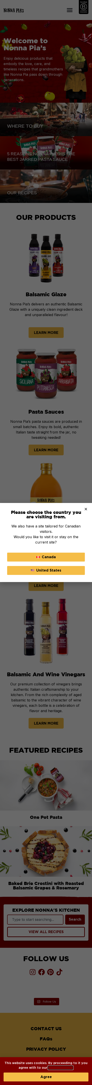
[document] (46, 542)
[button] (86, 509)
